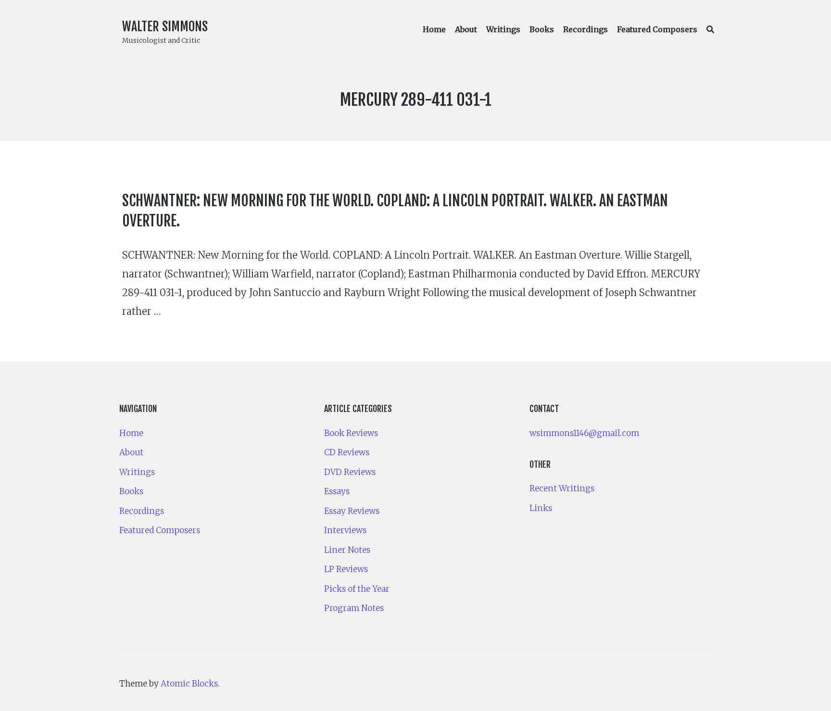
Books (541, 29)
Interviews (345, 530)
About (466, 29)
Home (434, 29)
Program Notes (354, 608)
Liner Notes (347, 550)
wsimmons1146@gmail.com (584, 433)
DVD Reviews (350, 472)
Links (540, 508)
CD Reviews (346, 452)
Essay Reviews (351, 511)
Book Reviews (351, 433)
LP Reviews (346, 569)
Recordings (585, 29)
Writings (503, 29)
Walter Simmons (165, 26)
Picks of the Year (357, 589)
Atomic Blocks (189, 683)
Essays (337, 491)
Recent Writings (561, 488)
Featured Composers (657, 29)
